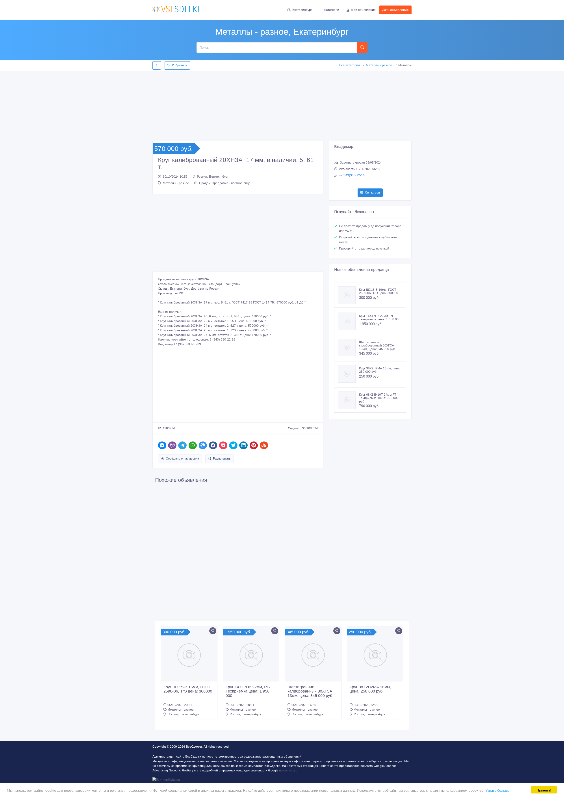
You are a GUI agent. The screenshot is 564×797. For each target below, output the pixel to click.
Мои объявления (363, 9)
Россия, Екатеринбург (212, 176)
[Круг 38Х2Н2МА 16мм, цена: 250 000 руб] (348, 374)
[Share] (162, 445)
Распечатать (222, 458)
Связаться (372, 192)
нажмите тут (287, 770)
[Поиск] (362, 47)
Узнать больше (497, 790)
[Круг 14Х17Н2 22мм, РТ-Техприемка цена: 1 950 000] (348, 321)
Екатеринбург (302, 9)
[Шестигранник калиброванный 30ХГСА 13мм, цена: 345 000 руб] (348, 347)
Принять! (544, 790)
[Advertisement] (282, 104)
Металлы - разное (379, 65)
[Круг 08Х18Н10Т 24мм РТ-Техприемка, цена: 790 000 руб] (348, 400)
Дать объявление (395, 9)
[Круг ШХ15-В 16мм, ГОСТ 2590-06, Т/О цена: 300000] (348, 295)
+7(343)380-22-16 (352, 175)
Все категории (349, 65)
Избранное (179, 65)
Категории (331, 9)
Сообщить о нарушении (182, 458)
